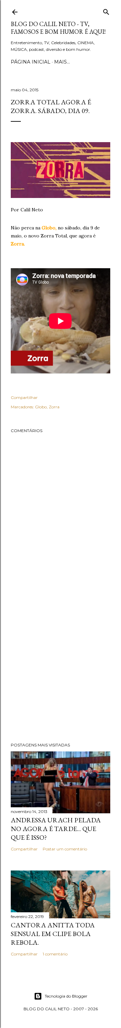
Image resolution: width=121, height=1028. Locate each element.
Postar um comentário (65, 848)
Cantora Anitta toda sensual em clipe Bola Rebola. (53, 934)
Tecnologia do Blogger (66, 996)
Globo (41, 406)
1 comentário (55, 953)
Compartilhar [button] (24, 397)
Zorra (54, 406)
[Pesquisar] (106, 10)
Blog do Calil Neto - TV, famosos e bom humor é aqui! (58, 27)
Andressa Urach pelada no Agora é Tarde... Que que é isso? (56, 829)
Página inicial (30, 62)
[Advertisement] (60, 665)
